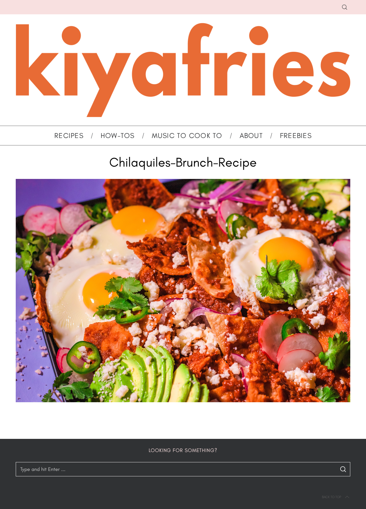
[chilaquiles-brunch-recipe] (183, 400)
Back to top (331, 497)
